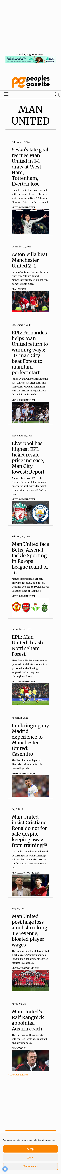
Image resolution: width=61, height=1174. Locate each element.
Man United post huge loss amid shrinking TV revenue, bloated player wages (29, 930)
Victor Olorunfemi (23, 207)
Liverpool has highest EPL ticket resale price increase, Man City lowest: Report (28, 457)
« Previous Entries (18, 1074)
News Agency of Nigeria (25, 872)
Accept (30, 1148)
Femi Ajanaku (19, 289)
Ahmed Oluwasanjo (23, 773)
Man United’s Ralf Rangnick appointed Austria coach (28, 1020)
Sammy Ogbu (19, 1048)
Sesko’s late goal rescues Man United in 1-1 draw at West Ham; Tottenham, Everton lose (30, 167)
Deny (30, 1157)
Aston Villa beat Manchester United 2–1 (30, 260)
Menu (21, 95)
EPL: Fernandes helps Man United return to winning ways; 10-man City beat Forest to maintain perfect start (30, 352)
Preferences (30, 1166)
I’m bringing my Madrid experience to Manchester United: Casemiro (30, 740)
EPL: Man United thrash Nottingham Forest (27, 645)
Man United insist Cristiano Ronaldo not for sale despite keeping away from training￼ (29, 831)
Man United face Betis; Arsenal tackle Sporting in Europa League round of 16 (30, 558)
